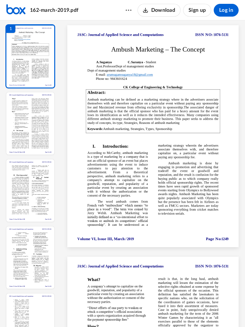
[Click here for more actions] (128, 10)
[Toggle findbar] (106, 311)
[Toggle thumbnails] (94, 311)
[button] (30, 56)
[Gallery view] (200, 311)
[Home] (16, 10)
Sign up (197, 10)
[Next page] (140, 311)
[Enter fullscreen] (212, 311)
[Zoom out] (154, 311)
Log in (226, 10)
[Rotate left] (188, 311)
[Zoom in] (175, 311)
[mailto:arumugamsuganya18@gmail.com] (129, 75)
